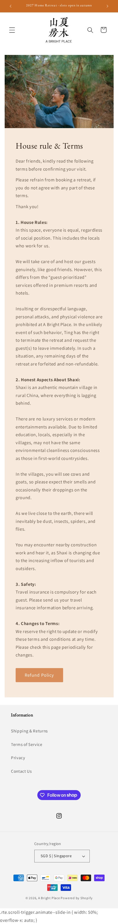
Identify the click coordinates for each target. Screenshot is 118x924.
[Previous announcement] (11, 6)
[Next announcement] (108, 6)
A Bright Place (49, 898)
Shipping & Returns (29, 731)
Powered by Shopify (76, 898)
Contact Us (21, 771)
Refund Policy (39, 675)
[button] (12, 29)
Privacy (18, 757)
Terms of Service (27, 744)
